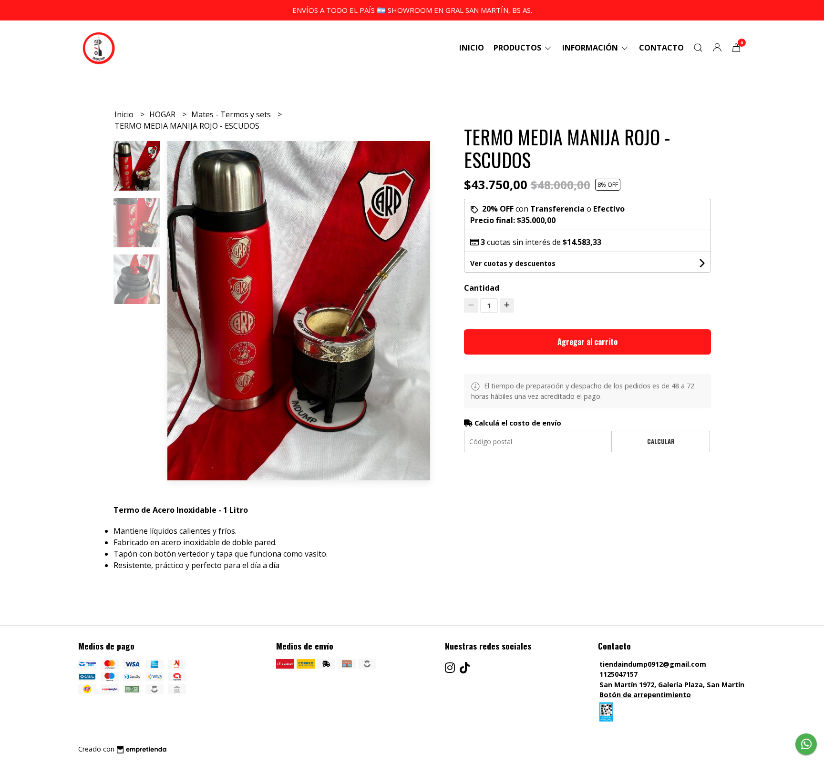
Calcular (661, 441)
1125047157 (618, 674)
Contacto (661, 47)
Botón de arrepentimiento (645, 694)
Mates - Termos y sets (232, 114)
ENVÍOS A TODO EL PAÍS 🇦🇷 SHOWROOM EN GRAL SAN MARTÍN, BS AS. (412, 10)
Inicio (471, 47)
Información (591, 47)
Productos (518, 47)
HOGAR (163, 114)
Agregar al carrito (587, 341)
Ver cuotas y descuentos (513, 263)
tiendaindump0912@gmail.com (652, 664)
